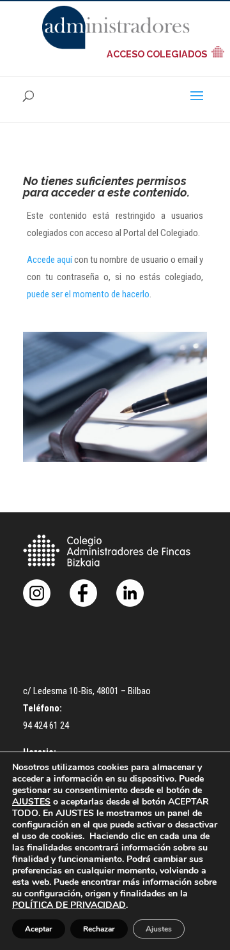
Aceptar (38, 929)
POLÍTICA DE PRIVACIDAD (69, 905)
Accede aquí (49, 259)
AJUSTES (31, 802)
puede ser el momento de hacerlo (88, 294)
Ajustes (159, 929)
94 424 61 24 (46, 725)
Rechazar (99, 929)
